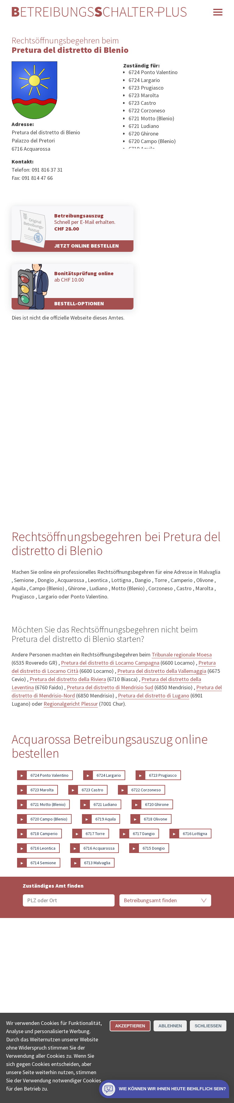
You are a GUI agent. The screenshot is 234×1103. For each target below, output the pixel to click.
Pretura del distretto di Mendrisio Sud (110, 687)
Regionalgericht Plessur (71, 703)
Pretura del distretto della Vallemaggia (161, 670)
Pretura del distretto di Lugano (153, 695)
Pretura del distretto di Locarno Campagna (110, 662)
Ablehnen (170, 1025)
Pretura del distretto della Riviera (68, 679)
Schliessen (208, 1025)
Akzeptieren (130, 1025)
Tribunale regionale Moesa (182, 654)
